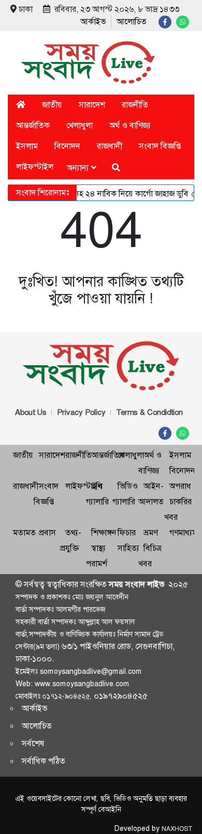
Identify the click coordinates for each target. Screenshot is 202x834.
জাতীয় (52, 104)
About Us (31, 412)
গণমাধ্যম (183, 532)
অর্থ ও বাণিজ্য (130, 125)
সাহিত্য (128, 548)
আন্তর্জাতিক (33, 125)
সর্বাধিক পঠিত (43, 760)
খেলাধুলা (79, 125)
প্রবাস (47, 532)
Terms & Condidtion (149, 412)
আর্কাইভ (93, 21)
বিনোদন (67, 146)
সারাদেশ (92, 104)
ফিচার (127, 532)
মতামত (24, 532)
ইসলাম (27, 146)
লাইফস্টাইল (34, 166)
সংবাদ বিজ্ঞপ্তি (160, 146)
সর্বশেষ (33, 743)
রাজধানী (109, 146)
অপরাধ (180, 486)
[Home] (21, 104)
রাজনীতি (135, 104)
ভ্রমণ (150, 532)
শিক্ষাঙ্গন (104, 532)
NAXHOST (177, 829)
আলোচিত (132, 21)
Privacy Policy (81, 412)
